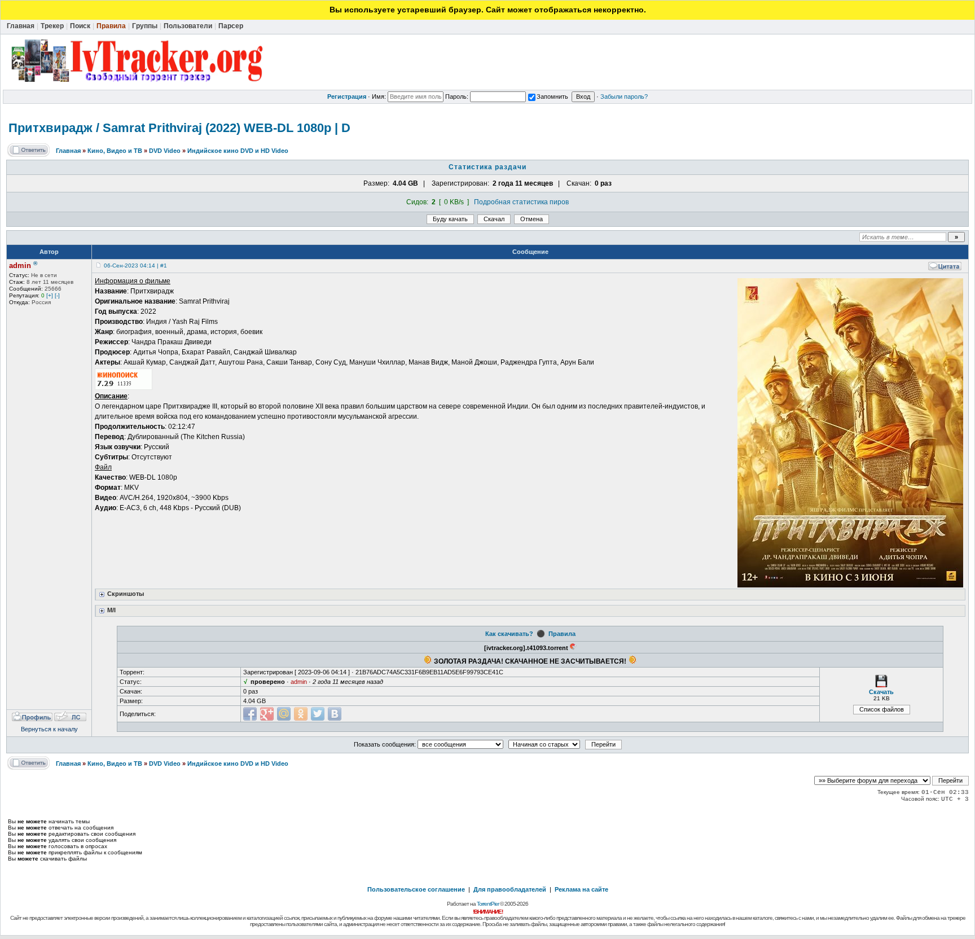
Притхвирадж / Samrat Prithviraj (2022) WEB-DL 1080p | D (179, 128)
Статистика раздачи (487, 167)
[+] (49, 295)
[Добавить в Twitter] (317, 714)
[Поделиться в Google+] (267, 714)
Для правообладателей (509, 889)
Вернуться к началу (49, 729)
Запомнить (552, 96)
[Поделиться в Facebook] (250, 714)
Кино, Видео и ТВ (114, 150)
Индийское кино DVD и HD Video (237, 150)
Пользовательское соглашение (416, 889)
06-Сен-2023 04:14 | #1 (135, 265)
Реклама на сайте (581, 889)
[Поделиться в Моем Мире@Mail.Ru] (284, 714)
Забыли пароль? (624, 96)
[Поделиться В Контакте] (334, 714)
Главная (68, 150)
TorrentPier (488, 904)
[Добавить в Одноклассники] (301, 714)
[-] (57, 295)
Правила (562, 633)
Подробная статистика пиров (521, 202)
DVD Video (165, 150)
